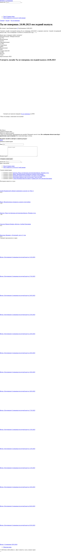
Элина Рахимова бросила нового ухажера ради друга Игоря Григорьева (32, 178)
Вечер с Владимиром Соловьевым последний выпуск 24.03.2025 (17, 333)
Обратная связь (7, 547)
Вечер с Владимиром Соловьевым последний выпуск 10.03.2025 (17, 487)
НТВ (1, 140)
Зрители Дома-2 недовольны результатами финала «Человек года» (31, 172)
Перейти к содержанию (6, 0)
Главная (2, 20)
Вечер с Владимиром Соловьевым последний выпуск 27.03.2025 (17, 276)
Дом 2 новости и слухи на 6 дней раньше (14, 18)
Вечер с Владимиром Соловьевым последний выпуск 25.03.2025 (17, 314)
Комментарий (3, 156)
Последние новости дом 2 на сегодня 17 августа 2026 (27, 177)
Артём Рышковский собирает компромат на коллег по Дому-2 (17, 191)
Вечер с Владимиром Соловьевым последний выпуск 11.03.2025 (17, 468)
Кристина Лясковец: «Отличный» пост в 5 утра (13, 235)
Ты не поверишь (15, 20)
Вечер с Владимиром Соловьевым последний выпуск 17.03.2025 (17, 410)
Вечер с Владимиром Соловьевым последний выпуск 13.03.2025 (17, 429)
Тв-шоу (7, 20)
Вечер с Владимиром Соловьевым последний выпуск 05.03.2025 (17, 525)
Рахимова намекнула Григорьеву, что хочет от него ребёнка (29, 175)
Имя (1, 144)
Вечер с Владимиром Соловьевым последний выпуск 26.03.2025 (17, 295)
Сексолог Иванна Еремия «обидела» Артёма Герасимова (15, 224)
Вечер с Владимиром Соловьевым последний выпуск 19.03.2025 (17, 372)
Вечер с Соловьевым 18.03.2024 (8, 544)
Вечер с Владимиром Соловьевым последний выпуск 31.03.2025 (17, 257)
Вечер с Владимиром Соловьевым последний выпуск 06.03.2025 (17, 506)
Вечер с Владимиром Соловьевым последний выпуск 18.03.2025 (17, 391)
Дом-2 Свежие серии (9, 16)
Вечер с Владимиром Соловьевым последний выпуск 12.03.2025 (17, 448)
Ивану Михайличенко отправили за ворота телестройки (28, 174)
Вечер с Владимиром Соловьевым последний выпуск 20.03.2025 (17, 353)
